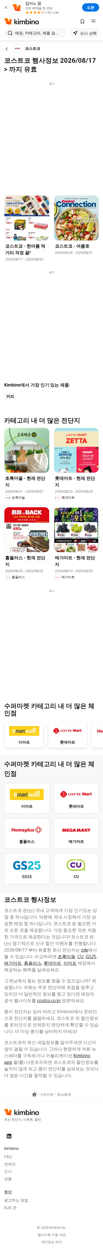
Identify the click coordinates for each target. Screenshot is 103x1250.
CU (80, 956)
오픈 (90, 7)
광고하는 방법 (16, 1200)
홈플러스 (32, 963)
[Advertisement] (51, 137)
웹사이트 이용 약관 (52, 1235)
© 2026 (51, 1227)
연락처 (10, 1164)
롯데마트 (52, 963)
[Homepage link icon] (34, 1094)
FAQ (8, 1156)
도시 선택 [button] (88, 33)
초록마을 (66, 956)
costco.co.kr (49, 1000)
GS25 (91, 956)
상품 (8, 1178)
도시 (8, 1171)
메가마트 (13, 963)
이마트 (70, 963)
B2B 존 (10, 1207)
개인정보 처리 (51, 1242)
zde (84, 950)
